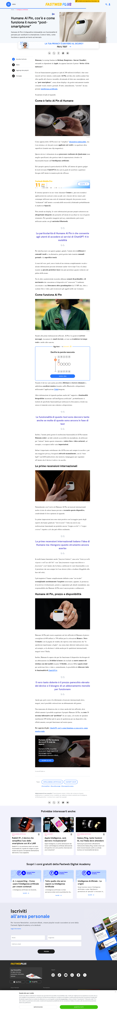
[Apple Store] (17, 981)
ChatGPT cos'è (71, 782)
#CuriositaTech (46, 786)
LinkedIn (49, 53)
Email (67, 53)
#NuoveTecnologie (55, 786)
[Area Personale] (109, 4)
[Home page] (58, 4)
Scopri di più (46, 760)
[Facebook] (78, 975)
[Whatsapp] (72, 975)
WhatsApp (63, 53)
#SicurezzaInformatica (67, 786)
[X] (85, 975)
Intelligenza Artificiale (52, 782)
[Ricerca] (106, 4)
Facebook (58, 53)
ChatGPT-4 (52, 670)
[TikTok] (59, 975)
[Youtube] (65, 975)
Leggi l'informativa (16, 928)
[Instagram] (53, 975)
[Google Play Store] (33, 981)
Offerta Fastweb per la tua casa (87, 1)
